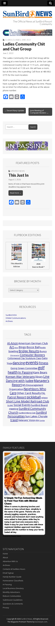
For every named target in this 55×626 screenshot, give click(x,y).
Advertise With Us (10, 561)
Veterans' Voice (26, 420)
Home (5, 553)
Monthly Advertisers (11, 592)
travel (14, 420)
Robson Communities (12, 596)
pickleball (34, 397)
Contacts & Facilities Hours (14, 569)
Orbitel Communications (16, 318)
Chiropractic (14, 355)
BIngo (22, 347)
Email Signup (8, 573)
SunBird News (26, 619)
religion (44, 397)
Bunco (43, 351)
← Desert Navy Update (14, 110)
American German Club (33, 343)
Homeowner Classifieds (13, 580)
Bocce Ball (33, 347)
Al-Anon (12, 343)
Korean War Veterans (20, 377)
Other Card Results (29, 393)
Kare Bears (40, 372)
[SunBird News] (27, 12)
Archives (9, 321)
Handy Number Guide (12, 576)
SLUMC (10, 405)
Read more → (15, 193)
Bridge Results (29, 351)
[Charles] (27, 33)
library (39, 376)
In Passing (25, 372)
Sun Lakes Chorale (36, 416)
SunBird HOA (11, 315)
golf (41, 367)
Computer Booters (32, 355)
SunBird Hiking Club (27, 412)
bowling (13, 351)
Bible (16, 348)
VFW (37, 420)
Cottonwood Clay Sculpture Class (24, 358)
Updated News (18, 171)
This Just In (18, 175)
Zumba (42, 420)
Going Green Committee (24, 368)
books (43, 347)
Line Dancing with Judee (28, 378)
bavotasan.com (41, 622)
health (13, 372)
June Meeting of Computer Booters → (39, 111)
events (31, 362)
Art (11, 347)
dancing (19, 362)
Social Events (22, 405)
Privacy (6, 607)
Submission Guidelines (13, 600)
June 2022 (26, 40)
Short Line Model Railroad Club (27, 401)
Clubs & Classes (13, 40)
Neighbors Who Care (28, 391)
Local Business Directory (13, 588)
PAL (43, 393)
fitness (43, 363)
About (5, 557)
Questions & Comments (13, 603)
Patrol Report (16, 397)
